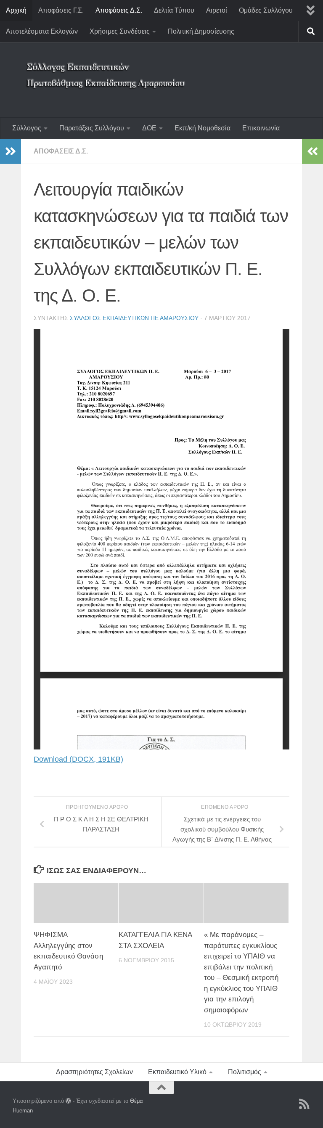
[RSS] (304, 1104)
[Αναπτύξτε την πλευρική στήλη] (10, 151)
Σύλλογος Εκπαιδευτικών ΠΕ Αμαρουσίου (134, 318)
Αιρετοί (216, 10)
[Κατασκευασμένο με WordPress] (68, 1101)
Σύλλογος (26, 128)
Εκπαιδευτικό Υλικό (177, 1071)
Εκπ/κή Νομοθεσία (202, 128)
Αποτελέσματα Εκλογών (42, 31)
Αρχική (16, 10)
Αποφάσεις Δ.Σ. (118, 10)
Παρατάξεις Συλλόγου (91, 128)
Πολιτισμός (244, 1071)
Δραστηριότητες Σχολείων (94, 1071)
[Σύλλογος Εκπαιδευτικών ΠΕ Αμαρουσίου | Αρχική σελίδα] (107, 69)
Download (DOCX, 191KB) (78, 759)
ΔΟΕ (149, 128)
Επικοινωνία (261, 128)
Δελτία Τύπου (174, 10)
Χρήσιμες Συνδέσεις (120, 31)
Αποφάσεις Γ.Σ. (61, 10)
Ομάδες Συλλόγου (266, 10)
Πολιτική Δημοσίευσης (201, 31)
